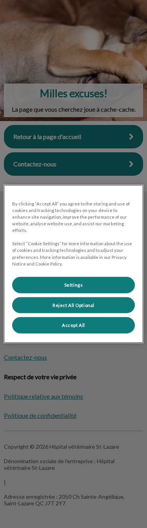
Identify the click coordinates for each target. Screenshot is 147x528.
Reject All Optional (73, 304)
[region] (73, 264)
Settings (73, 284)
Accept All (73, 325)
